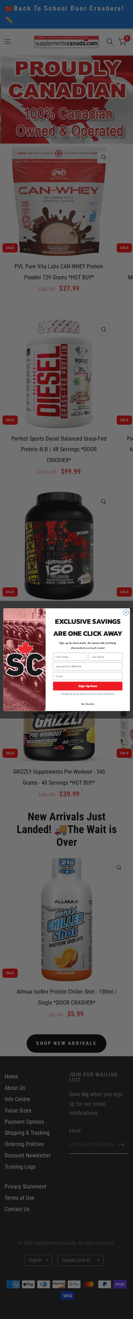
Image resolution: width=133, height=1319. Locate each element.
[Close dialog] (125, 612)
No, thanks (87, 704)
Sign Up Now (87, 686)
